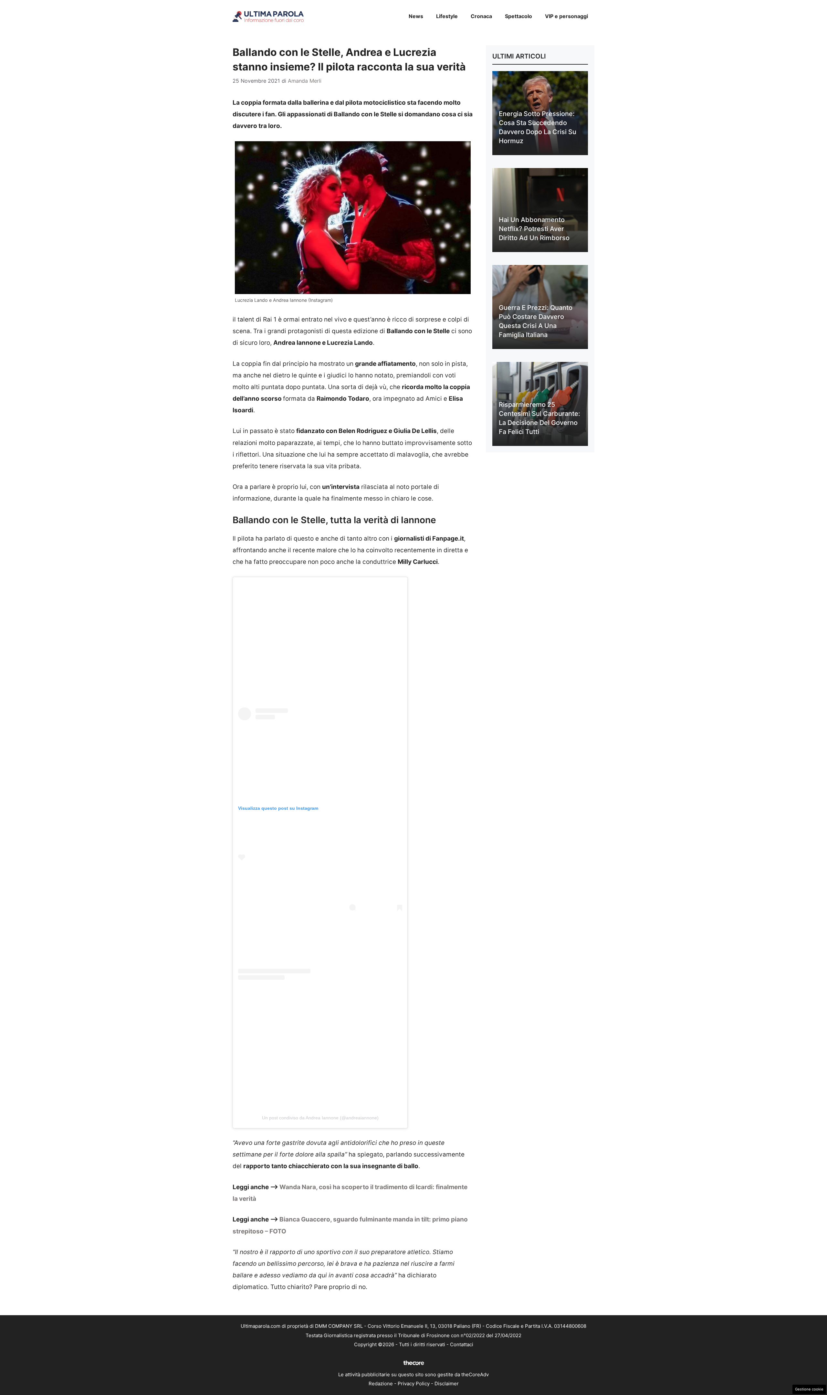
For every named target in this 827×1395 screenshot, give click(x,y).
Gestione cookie (809, 1389)
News (416, 16)
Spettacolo (518, 16)
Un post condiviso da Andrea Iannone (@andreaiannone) (320, 1117)
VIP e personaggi (566, 16)
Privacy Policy (414, 1383)
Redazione (381, 1383)
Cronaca (481, 16)
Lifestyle (447, 16)
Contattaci (461, 1344)
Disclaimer (446, 1383)
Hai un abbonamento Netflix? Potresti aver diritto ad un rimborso (534, 229)
